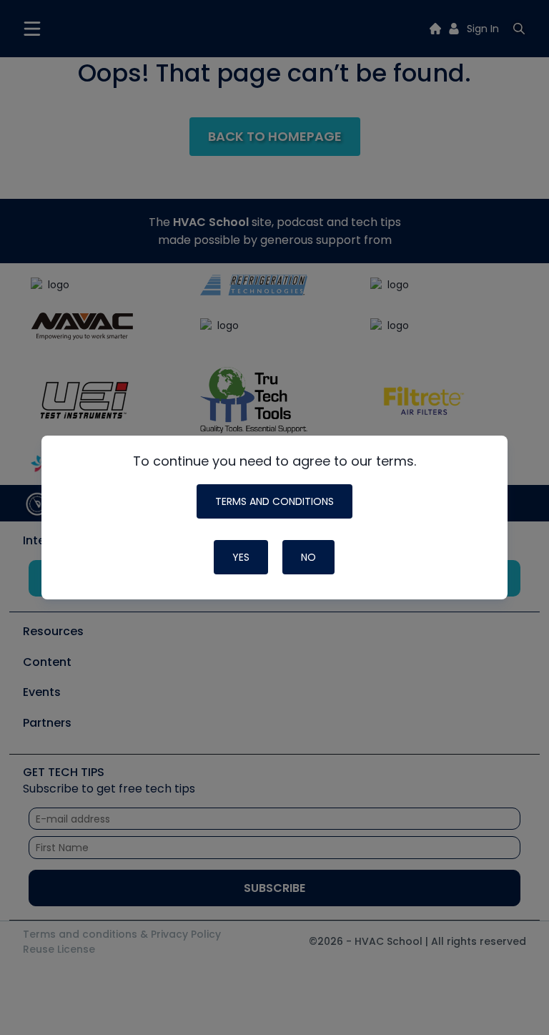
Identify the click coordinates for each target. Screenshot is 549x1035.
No (308, 557)
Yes (240, 557)
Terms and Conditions (274, 501)
